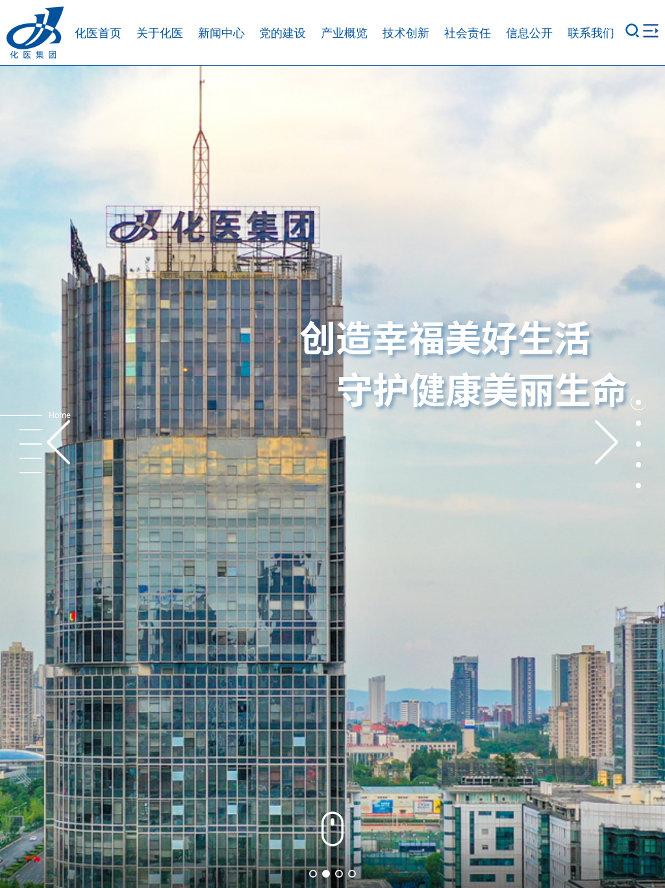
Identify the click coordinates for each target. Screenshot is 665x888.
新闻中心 (221, 32)
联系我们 (591, 32)
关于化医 (159, 32)
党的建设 (282, 32)
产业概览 (344, 32)
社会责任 (467, 32)
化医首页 (98, 32)
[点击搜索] (632, 32)
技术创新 (406, 32)
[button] (638, 402)
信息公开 (529, 32)
